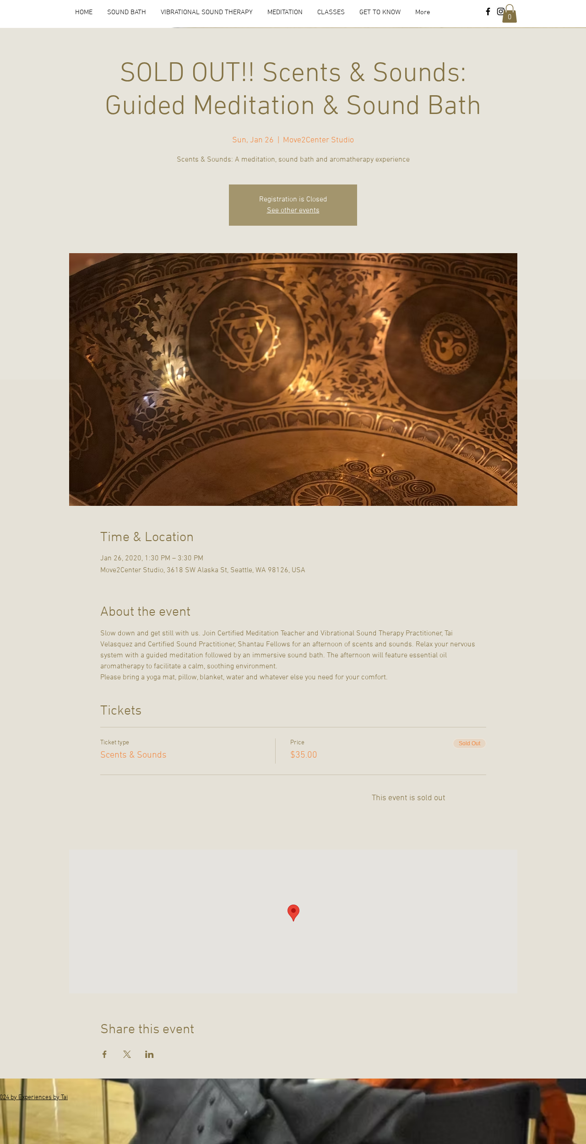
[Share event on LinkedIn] (149, 1054)
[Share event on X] (127, 1054)
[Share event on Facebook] (104, 1054)
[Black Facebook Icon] (488, 11)
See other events (293, 210)
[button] (509, 13)
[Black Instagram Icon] (501, 11)
